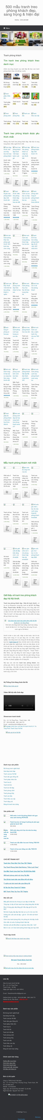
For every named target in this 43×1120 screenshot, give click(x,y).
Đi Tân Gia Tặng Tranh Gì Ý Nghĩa (14, 887)
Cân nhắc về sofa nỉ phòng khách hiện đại (16, 922)
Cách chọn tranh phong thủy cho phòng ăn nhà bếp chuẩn (21, 919)
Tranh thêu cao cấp (9, 799)
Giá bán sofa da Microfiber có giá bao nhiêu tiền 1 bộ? (20, 925)
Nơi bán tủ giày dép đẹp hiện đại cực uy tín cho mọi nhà (20, 912)
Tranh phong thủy (9, 793)
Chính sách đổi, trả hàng (10, 1067)
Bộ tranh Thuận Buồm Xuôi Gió (21, 960)
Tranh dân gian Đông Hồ (11, 777)
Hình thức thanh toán (9, 1065)
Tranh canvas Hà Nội (10, 774)
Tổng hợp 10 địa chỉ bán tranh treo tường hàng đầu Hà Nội (21, 904)
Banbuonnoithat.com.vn (11, 1001)
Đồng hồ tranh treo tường (11, 804)
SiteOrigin (20, 1112)
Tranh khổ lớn (8, 785)
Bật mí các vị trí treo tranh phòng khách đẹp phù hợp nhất (21, 928)
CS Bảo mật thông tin (9, 1069)
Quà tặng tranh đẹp (9, 771)
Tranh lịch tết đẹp (9, 788)
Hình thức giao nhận (9, 1063)
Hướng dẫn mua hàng (9, 1061)
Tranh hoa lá (7, 782)
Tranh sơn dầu (8, 796)
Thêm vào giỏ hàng (7, 180)
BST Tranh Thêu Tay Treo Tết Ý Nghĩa (16, 891)
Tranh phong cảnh (9, 790)
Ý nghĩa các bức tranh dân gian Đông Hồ (17, 883)
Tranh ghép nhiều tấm (10, 779)
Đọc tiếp (7, 491)
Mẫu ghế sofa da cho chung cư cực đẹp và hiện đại (19, 902)
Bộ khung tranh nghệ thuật (12, 768)
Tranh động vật (8, 801)
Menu (8, 28)
